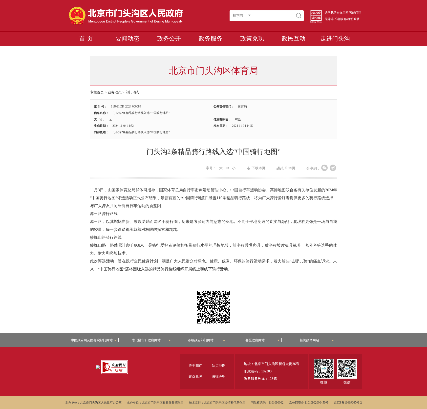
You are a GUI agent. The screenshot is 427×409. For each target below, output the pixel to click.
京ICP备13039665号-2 (348, 402)
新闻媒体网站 (309, 340)
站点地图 (219, 365)
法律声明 (219, 376)
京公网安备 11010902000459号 (308, 402)
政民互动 (293, 38)
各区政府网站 (255, 340)
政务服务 (210, 38)
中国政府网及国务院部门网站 (93, 340)
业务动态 (115, 92)
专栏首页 (97, 92)
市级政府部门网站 (201, 340)
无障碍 (329, 19)
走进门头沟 (335, 38)
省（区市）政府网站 (146, 340)
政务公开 (169, 38)
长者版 (338, 19)
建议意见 (195, 376)
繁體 (357, 19)
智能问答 (355, 12)
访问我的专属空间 (336, 12)
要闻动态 (127, 38)
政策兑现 (252, 38)
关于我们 (195, 365)
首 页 (86, 38)
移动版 (348, 19)
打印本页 (288, 168)
